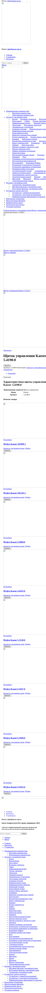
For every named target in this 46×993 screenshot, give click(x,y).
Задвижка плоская (19, 129)
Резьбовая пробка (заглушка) (23, 169)
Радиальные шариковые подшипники (26, 167)
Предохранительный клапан (23, 155)
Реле (24, 157)
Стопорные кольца (16, 944)
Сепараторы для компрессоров (24, 185)
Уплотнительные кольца (21, 177)
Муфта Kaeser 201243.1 (14, 493)
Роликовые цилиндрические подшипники (28, 159)
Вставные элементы (28, 119)
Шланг (11, 958)
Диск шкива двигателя (32, 125)
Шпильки (27, 179)
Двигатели (16, 125)
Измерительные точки (17, 883)
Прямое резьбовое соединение (23, 151)
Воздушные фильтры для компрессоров (27, 189)
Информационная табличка (22, 131)
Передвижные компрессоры (23, 115)
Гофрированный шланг (21, 123)
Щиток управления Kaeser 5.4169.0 (16, 250)
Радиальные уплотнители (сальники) (26, 165)
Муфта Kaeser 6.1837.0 (14, 689)
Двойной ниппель (16, 875)
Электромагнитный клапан (22, 181)
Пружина (40, 155)
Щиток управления (16, 962)
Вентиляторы (14, 861)
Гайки (27, 121)
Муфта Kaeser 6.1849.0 (14, 738)
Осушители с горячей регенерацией (26, 193)
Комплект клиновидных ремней (24, 135)
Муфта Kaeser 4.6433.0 (14, 591)
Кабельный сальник (29, 139)
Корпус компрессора (20, 143)
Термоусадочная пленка (21, 173)
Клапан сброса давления (18, 891)
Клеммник (35, 143)
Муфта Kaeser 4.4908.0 (14, 542)
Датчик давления (39, 121)
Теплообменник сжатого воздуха (24, 175)
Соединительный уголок (21, 171)
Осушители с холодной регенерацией (26, 195)
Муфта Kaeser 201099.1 (14, 444)
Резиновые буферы (33, 163)
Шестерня (16, 179)
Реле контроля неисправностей (24, 161)
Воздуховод (16, 121)
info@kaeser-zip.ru (14, 1)
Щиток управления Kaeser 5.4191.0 (16, 291)
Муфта (27, 448)
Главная (6, 210)
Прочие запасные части (21, 149)
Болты (14, 119)
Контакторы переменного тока (24, 141)
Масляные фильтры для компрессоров (26, 187)
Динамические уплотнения (22, 127)
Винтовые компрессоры (21, 113)
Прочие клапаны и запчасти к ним (25, 147)
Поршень (15, 157)
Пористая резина (18, 153)
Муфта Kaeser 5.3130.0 (14, 640)
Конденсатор (14, 897)
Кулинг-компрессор (19, 137)
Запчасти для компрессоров (20, 210)
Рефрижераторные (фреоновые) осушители (28, 197)
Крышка (15, 139)
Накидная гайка (28, 145)
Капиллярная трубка (20, 133)
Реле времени (17, 163)
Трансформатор (40, 173)
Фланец (37, 177)
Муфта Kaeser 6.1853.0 (14, 787)
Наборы (15, 145)
